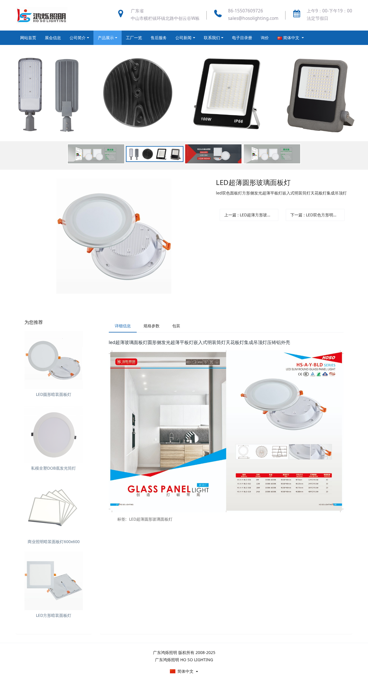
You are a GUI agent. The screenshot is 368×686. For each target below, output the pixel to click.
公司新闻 (183, 37)
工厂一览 (134, 37)
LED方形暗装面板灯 (53, 615)
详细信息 (123, 325)
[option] (184, 107)
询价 (265, 37)
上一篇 (251, 215)
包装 (176, 325)
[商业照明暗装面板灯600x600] (53, 507)
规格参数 (151, 325)
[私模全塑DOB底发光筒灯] (53, 434)
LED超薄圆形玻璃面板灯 (150, 519)
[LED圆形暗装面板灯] (53, 360)
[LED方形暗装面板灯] (53, 581)
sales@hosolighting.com (253, 18)
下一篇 (317, 215)
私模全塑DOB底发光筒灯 (53, 468)
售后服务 (159, 37)
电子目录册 (242, 37)
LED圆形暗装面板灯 (53, 394)
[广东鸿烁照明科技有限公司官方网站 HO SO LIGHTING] (42, 15)
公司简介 (78, 37)
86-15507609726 (245, 11)
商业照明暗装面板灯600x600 (54, 541)
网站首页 (28, 37)
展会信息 (53, 37)
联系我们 (212, 37)
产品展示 (106, 37)
